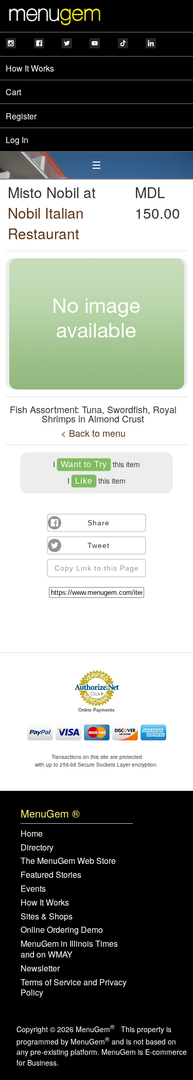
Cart (13, 92)
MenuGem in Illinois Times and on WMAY (69, 949)
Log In (17, 140)
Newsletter (40, 968)
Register (21, 116)
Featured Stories (51, 875)
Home (32, 833)
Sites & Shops (47, 916)
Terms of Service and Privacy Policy (74, 988)
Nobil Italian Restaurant (46, 222)
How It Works (30, 68)
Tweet (98, 545)
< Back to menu (93, 432)
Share (98, 523)
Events (33, 888)
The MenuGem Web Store (68, 861)
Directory (37, 847)
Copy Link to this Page (97, 568)
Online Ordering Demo (62, 930)
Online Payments (96, 710)
